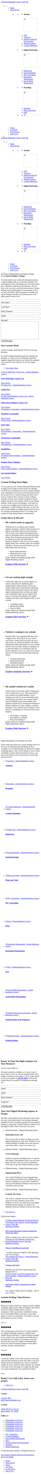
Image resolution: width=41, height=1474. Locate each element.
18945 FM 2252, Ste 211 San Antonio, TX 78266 (10, 1410)
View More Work (11, 368)
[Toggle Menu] (6, 6)
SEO (25, 35)
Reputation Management (28, 78)
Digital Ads (28, 71)
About (12, 128)
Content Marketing (30, 46)
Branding (27, 108)
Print (25, 113)
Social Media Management (28, 82)
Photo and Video (30, 110)
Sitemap (4, 1453)
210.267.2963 (23, 1078)
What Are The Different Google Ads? (17, 1248)
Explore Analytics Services (18, 671)
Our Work (13, 130)
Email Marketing (30, 73)
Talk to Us (9, 1385)
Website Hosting (30, 43)
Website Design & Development (30, 40)
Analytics (27, 37)
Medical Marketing (12, 1447)
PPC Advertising (30, 75)
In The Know (15, 132)
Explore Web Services (15, 564)
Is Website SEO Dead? (12, 1265)
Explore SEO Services (15, 617)
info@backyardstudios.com (11, 1400)
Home (12, 8)
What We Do (14, 10)
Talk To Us (14, 134)
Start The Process (10, 1212)
